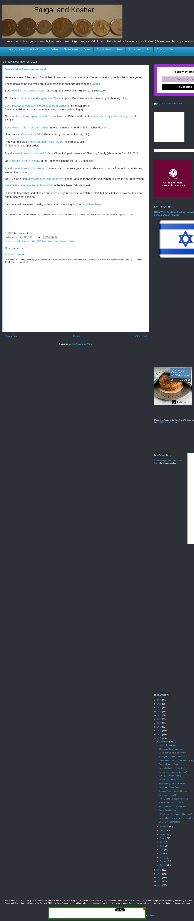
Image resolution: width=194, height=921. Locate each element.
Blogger (151, 915)
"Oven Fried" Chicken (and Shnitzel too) (176, 760)
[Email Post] (39, 237)
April (162, 853)
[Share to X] (50, 237)
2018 (159, 731)
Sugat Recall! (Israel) (168, 810)
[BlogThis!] (47, 237)
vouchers (70, 241)
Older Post (141, 336)
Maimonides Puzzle (40, 178)
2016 (159, 738)
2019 (159, 727)
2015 (159, 870)
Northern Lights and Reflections (168, 461)
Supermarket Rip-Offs (168, 795)
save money (59, 241)
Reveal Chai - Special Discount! (173, 772)
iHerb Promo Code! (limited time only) (175, 814)
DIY (149, 49)
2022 (159, 715)
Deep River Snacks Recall (170, 779)
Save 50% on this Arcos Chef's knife (26, 127)
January (163, 865)
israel (50, 241)
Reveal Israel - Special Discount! (173, 799)
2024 (159, 708)
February (164, 861)
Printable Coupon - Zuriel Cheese (173, 806)
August (163, 838)
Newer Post (11, 336)
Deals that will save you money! (173, 753)
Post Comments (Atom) (82, 344)
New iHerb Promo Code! (169, 787)
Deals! (172, 49)
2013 (159, 877)
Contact (160, 49)
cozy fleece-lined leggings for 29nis (38, 98)
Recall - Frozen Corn (168, 745)
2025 (159, 704)
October (163, 830)
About (21, 49)
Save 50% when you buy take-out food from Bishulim (37, 105)
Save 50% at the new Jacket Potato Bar (29, 185)
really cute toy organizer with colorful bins (37, 116)
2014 (159, 874)
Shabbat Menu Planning (169, 822)
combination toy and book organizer (112, 116)
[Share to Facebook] (52, 237)
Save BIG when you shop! (170, 776)
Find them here (91, 204)
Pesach (87, 49)
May (162, 850)
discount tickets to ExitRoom (27, 168)
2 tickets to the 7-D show (25, 160)
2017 (159, 734)
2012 (159, 881)
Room (55, 178)
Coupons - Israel (104, 49)
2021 (159, 719)
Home (10, 49)
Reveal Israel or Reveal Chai (28, 90)
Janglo (96, 83)
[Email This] (44, 237)
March (163, 857)
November (164, 827)
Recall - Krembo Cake (168, 764)
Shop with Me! (135, 49)
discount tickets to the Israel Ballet (31, 153)
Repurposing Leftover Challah (172, 783)
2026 (159, 700)
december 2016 (34, 241)
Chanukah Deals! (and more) (171, 749)
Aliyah (119, 49)
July (162, 842)
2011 (159, 885)
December (164, 742)
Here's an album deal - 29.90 (45, 141)
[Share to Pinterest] (55, 237)
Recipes (54, 49)
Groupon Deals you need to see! (173, 791)
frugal (44, 241)
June (162, 846)
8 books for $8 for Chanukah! (171, 802)
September (165, 834)
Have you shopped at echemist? (173, 756)
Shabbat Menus (71, 49)
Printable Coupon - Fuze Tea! (172, 768)
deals (24, 241)
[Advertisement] (58, 356)
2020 (159, 723)
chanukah (16, 241)
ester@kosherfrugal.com (167, 422)
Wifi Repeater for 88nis (29, 134)
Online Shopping (37, 49)
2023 (159, 711)
